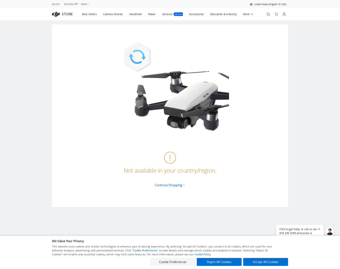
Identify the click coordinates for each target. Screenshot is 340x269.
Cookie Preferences (145, 250)
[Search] (268, 14)
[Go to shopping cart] (276, 14)
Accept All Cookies (265, 262)
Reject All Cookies (219, 262)
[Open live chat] (330, 231)
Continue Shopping (168, 185)
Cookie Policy (202, 254)
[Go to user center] (284, 14)
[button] (268, 4)
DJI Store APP (71, 4)
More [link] (84, 4)
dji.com (55, 4)
